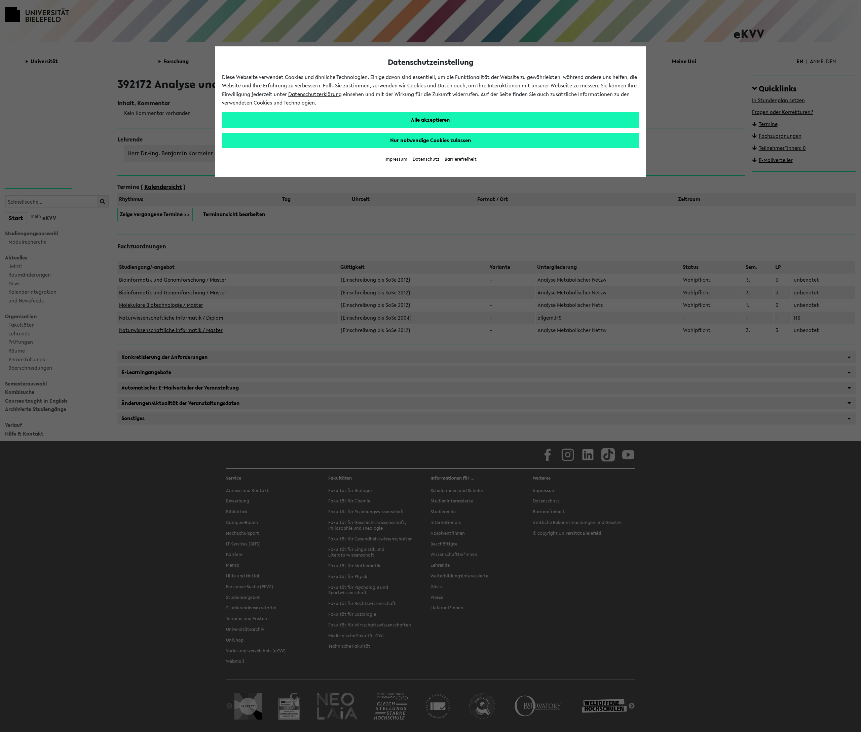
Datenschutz (426, 159)
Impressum (395, 159)
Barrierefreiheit (461, 159)
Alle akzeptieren (430, 119)
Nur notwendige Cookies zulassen (430, 140)
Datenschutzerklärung (315, 94)
